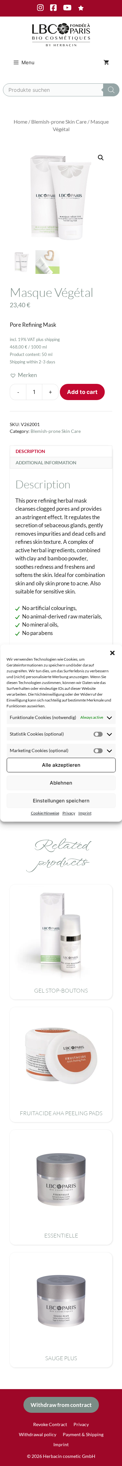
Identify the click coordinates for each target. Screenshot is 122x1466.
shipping (52, 339)
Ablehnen (61, 783)
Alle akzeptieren (61, 765)
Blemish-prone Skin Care (59, 122)
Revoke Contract (50, 1424)
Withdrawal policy (37, 1434)
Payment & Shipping (83, 1434)
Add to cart (82, 392)
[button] (112, 652)
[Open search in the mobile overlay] (61, 89)
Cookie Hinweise (45, 813)
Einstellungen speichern (61, 801)
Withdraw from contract (61, 1404)
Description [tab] (30, 451)
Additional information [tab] (46, 462)
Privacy (68, 813)
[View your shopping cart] (106, 62)
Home (20, 122)
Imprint (84, 813)
